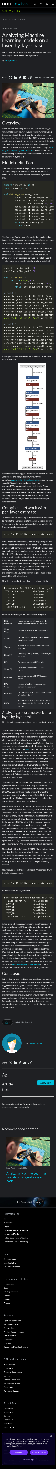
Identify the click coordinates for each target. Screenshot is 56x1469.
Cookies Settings (28, 1460)
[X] (10, 77)
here (27, 749)
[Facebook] (20, 77)
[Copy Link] (30, 77)
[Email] (24, 77)
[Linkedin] (15, 77)
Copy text (45, 1082)
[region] (28, 1449)
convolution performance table (26, 964)
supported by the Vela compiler (25, 480)
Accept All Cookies (39, 1452)
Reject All (18, 1452)
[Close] (51, 1436)
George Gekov (11, 60)
